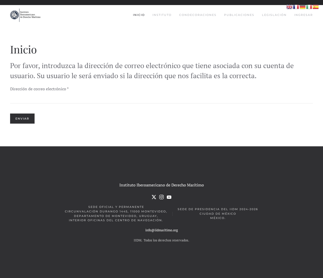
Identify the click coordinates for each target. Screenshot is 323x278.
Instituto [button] (162, 15)
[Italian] (309, 6)
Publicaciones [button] (239, 15)
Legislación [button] (274, 15)
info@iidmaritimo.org (161, 230)
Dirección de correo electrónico (39, 89)
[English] (289, 6)
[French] (296, 6)
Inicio (139, 15)
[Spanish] (316, 6)
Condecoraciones (198, 15)
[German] (303, 6)
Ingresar (303, 15)
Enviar (22, 118)
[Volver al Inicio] (26, 15)
